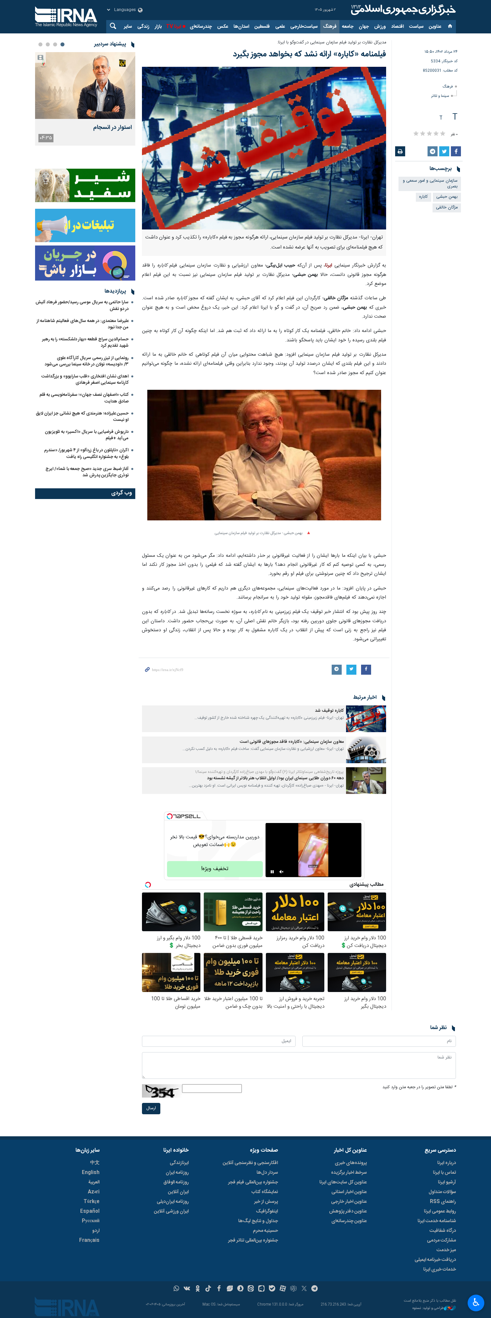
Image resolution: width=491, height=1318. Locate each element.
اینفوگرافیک (267, 1211)
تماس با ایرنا (444, 1173)
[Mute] (282, 872)
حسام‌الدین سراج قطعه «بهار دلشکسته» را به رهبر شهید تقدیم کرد (85, 342)
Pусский (91, 1221)
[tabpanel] (85, 99)
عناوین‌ (435, 27)
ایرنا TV (173, 27)
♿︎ (476, 1302)
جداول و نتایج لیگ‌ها (258, 1221)
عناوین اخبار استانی (349, 1192)
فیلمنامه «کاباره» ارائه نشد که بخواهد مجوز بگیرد (309, 54)
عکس (222, 27)
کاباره (423, 196)
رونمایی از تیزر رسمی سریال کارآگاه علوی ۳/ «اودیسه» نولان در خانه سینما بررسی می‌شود (87, 361)
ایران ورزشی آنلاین (171, 1211)
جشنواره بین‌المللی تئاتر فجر (253, 1241)
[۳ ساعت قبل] (85, 85)
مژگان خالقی (447, 207)
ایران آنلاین (178, 1192)
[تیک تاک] (208, 1289)
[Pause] (272, 872)
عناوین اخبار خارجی (349, 1202)
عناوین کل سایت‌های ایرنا (343, 1182)
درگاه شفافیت (443, 1231)
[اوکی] (197, 1289)
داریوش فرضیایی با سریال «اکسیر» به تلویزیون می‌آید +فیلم (87, 435)
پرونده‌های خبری (351, 1163)
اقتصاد (397, 27)
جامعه (347, 27)
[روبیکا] (293, 1289)
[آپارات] (282, 1289)
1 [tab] (62, 44)
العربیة (94, 1182)
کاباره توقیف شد (329, 710)
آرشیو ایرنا (447, 1182)
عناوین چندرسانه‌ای (349, 1221)
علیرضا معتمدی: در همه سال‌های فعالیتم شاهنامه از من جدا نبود (83, 324)
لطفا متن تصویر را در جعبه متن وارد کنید (419, 1087)
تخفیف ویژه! (214, 868)
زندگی (143, 27)
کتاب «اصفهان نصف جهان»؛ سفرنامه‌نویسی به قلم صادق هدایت (84, 398)
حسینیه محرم (265, 1231)
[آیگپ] (261, 1289)
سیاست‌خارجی (304, 27)
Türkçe (92, 1202)
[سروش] (240, 1289)
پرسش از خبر (266, 1202)
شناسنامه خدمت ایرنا (437, 1221)
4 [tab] (40, 44)
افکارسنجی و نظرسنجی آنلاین (250, 1163)
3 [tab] (48, 44)
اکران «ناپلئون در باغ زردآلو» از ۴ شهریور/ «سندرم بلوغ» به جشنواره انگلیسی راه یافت (86, 453)
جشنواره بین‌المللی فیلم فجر (253, 1182)
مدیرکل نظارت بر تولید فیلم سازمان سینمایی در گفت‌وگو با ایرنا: (331, 42)
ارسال (151, 1108)
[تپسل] (169, 816)
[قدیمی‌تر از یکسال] (366, 718)
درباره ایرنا (446, 1163)
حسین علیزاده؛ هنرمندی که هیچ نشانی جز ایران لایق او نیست (82, 417)
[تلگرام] (314, 1289)
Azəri (94, 1192)
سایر (128, 27)
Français (89, 1241)
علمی (280, 27)
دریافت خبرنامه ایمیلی (435, 1260)
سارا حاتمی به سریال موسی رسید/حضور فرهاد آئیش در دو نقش (82, 305)
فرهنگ (330, 27)
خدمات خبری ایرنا (439, 1270)
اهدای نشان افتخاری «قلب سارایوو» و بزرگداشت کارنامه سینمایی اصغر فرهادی (85, 379)
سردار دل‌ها (267, 1173)
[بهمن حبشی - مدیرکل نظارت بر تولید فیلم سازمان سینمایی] (264, 459)
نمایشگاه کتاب (265, 1192)
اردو (96, 1231)
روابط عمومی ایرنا (440, 1211)
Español (90, 1211)
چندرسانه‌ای (201, 27)
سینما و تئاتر (440, 96)
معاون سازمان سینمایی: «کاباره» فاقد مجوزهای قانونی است (292, 742)
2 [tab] (55, 44)
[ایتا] (251, 1289)
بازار (158, 27)
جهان (364, 27)
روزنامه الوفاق (176, 1182)
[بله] (272, 1289)
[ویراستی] (229, 1289)
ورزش (380, 27)
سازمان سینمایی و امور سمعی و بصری (430, 183)
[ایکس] (304, 1289)
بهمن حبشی (447, 196)
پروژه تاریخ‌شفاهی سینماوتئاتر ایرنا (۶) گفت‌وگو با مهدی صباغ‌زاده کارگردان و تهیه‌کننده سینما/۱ (269, 772)
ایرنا (402, 10)
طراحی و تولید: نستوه (428, 1308)
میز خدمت (446, 1250)
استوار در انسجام (112, 128)
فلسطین (262, 27)
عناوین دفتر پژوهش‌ (348, 1211)
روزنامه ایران (177, 1173)
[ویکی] (186, 1289)
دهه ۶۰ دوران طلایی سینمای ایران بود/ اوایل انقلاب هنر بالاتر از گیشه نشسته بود (275, 778)
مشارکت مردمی (441, 1241)
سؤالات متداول (442, 1192)
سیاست (416, 27)
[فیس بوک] (218, 1289)
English (91, 1173)
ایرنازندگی (179, 1163)
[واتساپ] (176, 1289)
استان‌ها (241, 27)
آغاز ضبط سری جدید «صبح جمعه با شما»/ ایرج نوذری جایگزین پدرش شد (87, 472)
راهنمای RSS (443, 1202)
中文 (95, 1163)
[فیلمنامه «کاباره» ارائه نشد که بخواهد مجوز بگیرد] (264, 148)
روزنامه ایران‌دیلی (173, 1202)
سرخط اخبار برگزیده (349, 1173)
